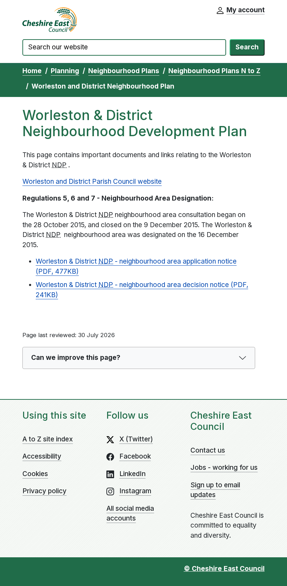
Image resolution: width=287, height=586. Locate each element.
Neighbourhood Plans (123, 71)
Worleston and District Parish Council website (92, 181)
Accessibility (41, 456)
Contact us (207, 450)
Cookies (35, 474)
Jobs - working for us (224, 467)
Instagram (135, 491)
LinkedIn (132, 474)
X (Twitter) (136, 439)
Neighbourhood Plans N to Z (214, 71)
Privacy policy (44, 491)
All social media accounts (130, 513)
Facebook (135, 456)
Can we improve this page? (75, 358)
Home (32, 71)
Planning (65, 71)
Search (247, 47)
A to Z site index (47, 439)
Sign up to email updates (215, 490)
